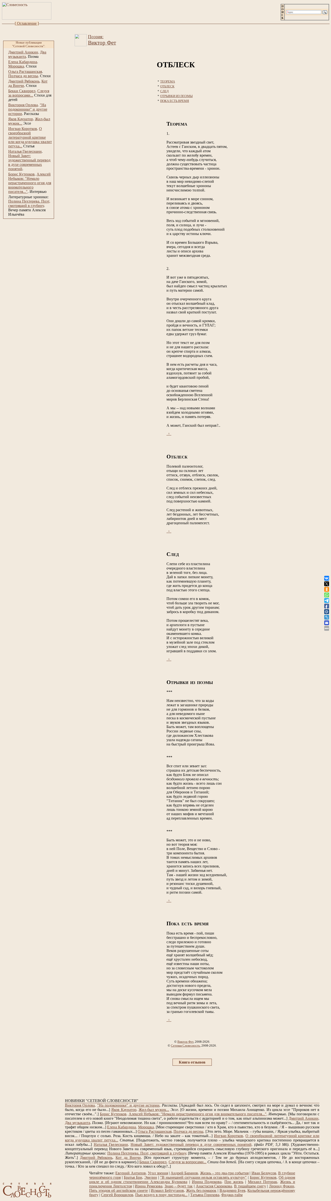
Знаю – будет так (179, 1186)
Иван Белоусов (264, 1173)
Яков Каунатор (20, 119)
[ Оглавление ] (27, 23)
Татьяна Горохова (204, 1195)
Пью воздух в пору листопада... (161, 1195)
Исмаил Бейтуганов (167, 1190)
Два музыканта (77, 1123)
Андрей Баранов (184, 1173)
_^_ (168, 434)
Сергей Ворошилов (117, 1195)
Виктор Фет (185, 1041)
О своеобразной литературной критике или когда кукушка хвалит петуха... (30, 137)
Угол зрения (158, 1173)
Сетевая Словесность (185, 1045)
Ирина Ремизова (148, 1186)
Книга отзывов (192, 1062)
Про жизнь (233, 1182)
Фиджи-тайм (232, 1195)
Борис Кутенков (21, 174)
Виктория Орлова (23, 105)
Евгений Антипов (130, 1173)
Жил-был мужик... (154, 1110)
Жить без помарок (201, 1190)
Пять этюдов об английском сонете (118, 1190)
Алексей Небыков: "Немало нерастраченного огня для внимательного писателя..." (29, 183)
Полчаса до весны (23, 76)
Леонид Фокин (281, 1186)
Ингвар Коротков (22, 129)
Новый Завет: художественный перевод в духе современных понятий (29, 162)
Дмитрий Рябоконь (23, 81)
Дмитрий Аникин (23, 52)
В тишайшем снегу (250, 1186)
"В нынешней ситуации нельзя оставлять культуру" (203, 1177)
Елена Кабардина (22, 62)
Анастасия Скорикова (214, 1186)
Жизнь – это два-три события (224, 1173)
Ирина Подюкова (207, 1182)
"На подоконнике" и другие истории (27, 109)
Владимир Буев (232, 1190)
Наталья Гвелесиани (25, 151)
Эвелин (150, 1177)
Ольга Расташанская (25, 71)
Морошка (16, 66)
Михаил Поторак (262, 1182)
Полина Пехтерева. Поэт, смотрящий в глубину (29, 203)
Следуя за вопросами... (28, 93)
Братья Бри (133, 1177)
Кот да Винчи (128, 1157)
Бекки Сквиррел (21, 91)
